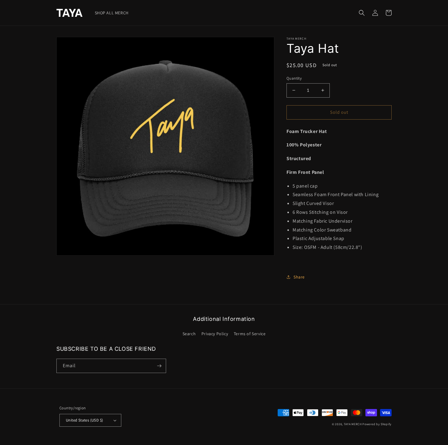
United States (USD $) (84, 420)
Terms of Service (250, 333)
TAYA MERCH (353, 424)
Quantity (294, 78)
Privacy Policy (214, 333)
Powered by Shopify (377, 424)
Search (189, 333)
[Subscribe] (159, 366)
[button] (361, 13)
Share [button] (299, 277)
